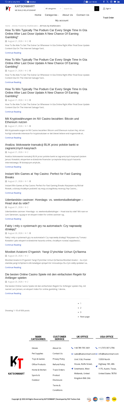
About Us (67, 15)
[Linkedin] (119, 2)
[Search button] (96, 8)
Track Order (108, 17)
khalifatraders (32, 26)
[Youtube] (115, 2)
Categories (51, 15)
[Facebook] (104, 2)
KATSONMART (25, 6)
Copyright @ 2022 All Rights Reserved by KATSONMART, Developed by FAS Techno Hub (46, 399)
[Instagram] (111, 2)
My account (62, 20)
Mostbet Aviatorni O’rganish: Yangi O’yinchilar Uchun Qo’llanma (45, 251)
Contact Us (83, 15)
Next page (85, 316)
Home (38, 15)
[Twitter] (107, 2)
